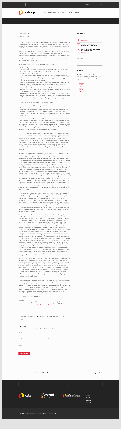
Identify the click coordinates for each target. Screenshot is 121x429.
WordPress (45, 413)
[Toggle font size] (27, 4)
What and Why (52, 12)
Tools (34, 37)
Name (20, 338)
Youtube (88, 397)
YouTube (81, 84)
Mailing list (81, 83)
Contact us (81, 91)
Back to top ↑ (56, 413)
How (58, 12)
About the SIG (77, 12)
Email (47, 338)
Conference (26, 37)
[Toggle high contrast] (22, 4)
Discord (80, 88)
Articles (27, 36)
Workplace (38, 37)
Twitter (80, 86)
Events (70, 12)
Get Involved (64, 12)
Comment (21, 332)
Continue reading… (85, 40)
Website (20, 345)
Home (45, 12)
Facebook (81, 89)
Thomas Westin (27, 35)
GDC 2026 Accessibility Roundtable (90, 39)
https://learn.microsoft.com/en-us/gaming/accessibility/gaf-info (35, 304)
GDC (31, 37)
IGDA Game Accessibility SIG (28, 413)
